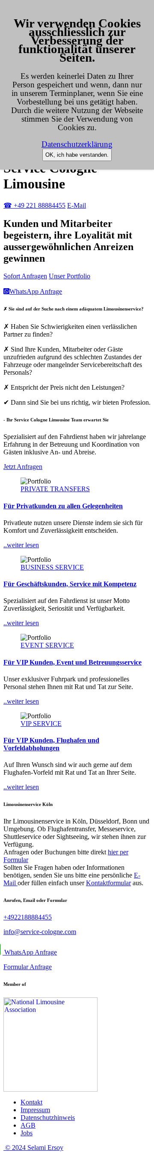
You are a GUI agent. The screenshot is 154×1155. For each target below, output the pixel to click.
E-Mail (76, 205)
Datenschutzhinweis (48, 1117)
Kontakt (31, 1102)
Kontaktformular (108, 882)
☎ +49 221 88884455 (34, 205)
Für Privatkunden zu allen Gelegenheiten (63, 506)
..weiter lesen (21, 545)
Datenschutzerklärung (77, 144)
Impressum (35, 1109)
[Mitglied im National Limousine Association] (50, 1089)
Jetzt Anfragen (22, 466)
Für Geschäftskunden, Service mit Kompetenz (69, 584)
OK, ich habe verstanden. (77, 155)
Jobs (27, 1133)
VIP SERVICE (41, 723)
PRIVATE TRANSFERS (55, 488)
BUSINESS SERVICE (52, 567)
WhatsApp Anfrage (30, 952)
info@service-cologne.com (39, 931)
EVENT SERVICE (47, 645)
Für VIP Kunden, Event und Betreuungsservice (72, 662)
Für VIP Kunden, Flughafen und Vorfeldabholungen (51, 744)
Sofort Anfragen (25, 276)
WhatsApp (35, 291)
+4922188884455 (27, 917)
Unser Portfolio (69, 276)
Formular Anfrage (27, 966)
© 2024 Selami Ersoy (33, 1147)
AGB (28, 1125)
